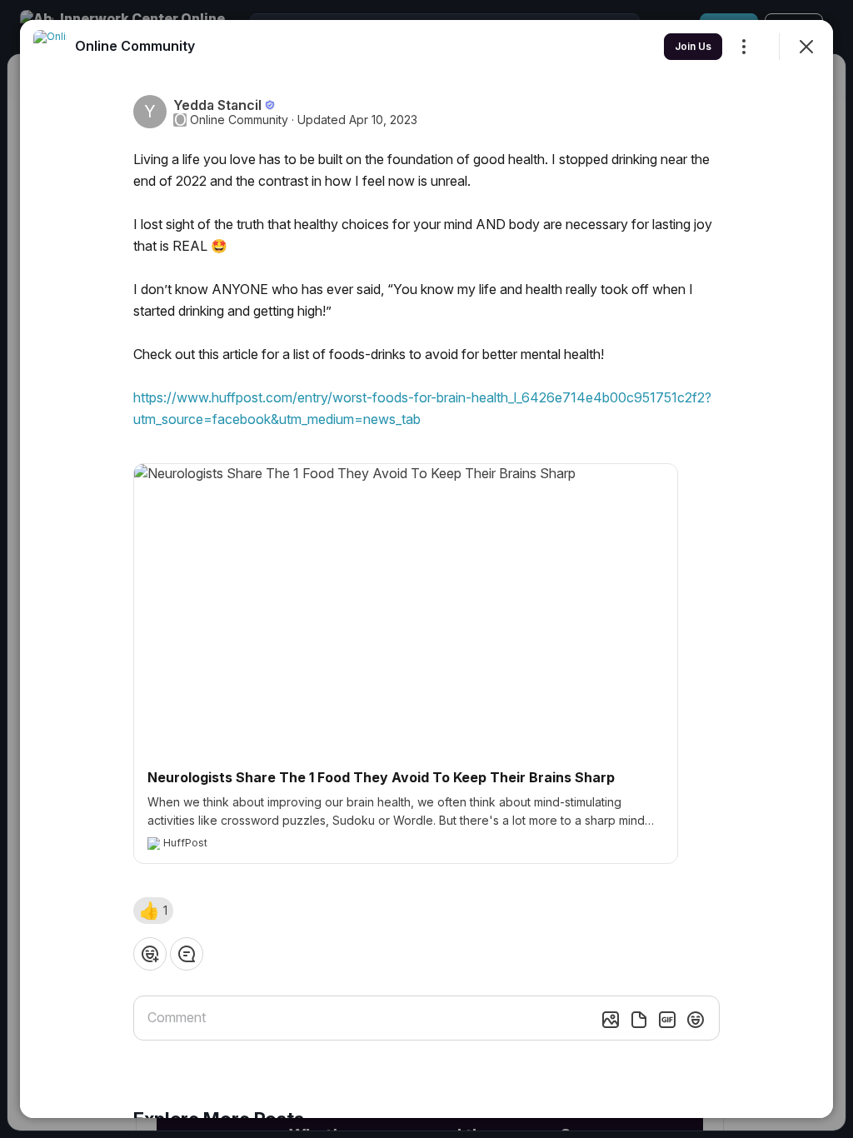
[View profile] (50, 46)
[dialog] (426, 569)
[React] (150, 954)
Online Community (239, 120)
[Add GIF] (667, 1019)
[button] (153, 910)
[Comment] (186, 954)
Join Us (693, 46)
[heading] (135, 46)
